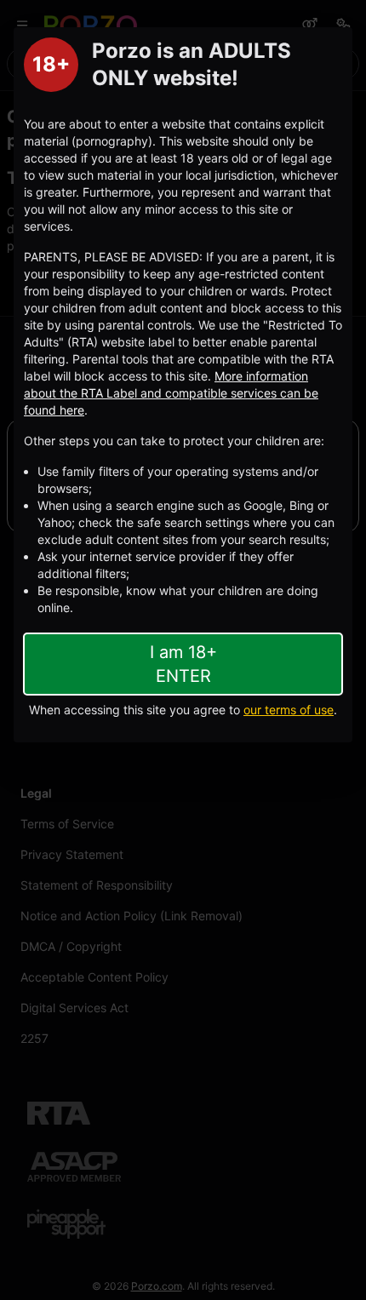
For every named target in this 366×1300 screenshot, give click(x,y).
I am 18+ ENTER (183, 664)
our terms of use (288, 709)
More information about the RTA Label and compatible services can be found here (171, 393)
